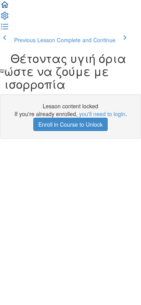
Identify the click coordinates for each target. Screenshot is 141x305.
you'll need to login (102, 114)
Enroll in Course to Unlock (70, 124)
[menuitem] (4, 18)
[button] (4, 7)
